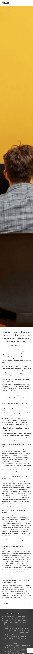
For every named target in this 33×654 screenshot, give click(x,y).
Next (28, 603)
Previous (6, 603)
